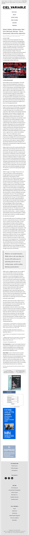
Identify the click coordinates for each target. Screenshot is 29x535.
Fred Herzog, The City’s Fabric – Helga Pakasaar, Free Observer (20, 371)
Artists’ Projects (14, 492)
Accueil (3, 0)
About (14, 14)
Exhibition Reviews (15, 497)
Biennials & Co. (14, 494)
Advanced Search (16, 406)
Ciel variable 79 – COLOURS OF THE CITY (14, 0)
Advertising (14, 513)
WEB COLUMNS (14, 20)
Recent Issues (15, 465)
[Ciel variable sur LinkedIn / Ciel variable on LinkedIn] (12, 479)
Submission (14, 510)
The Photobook (14, 487)
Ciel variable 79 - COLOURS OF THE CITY (12, 35)
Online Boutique (14, 468)
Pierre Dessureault (9, 36)
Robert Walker (17, 36)
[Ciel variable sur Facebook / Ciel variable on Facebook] (6, 479)
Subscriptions (14, 470)
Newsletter (14, 520)
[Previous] (9, 70)
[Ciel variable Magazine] (14, 9)
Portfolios (22, 35)
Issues (6, 0)
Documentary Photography (14, 490)
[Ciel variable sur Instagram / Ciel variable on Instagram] (9, 479)
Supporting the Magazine (14, 515)
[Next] (20, 70)
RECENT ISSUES (14, 17)
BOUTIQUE (14, 12)
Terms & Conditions (14, 517)
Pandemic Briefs (14, 499)
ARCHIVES (14, 22)
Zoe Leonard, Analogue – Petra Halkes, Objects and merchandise (9, 371)
